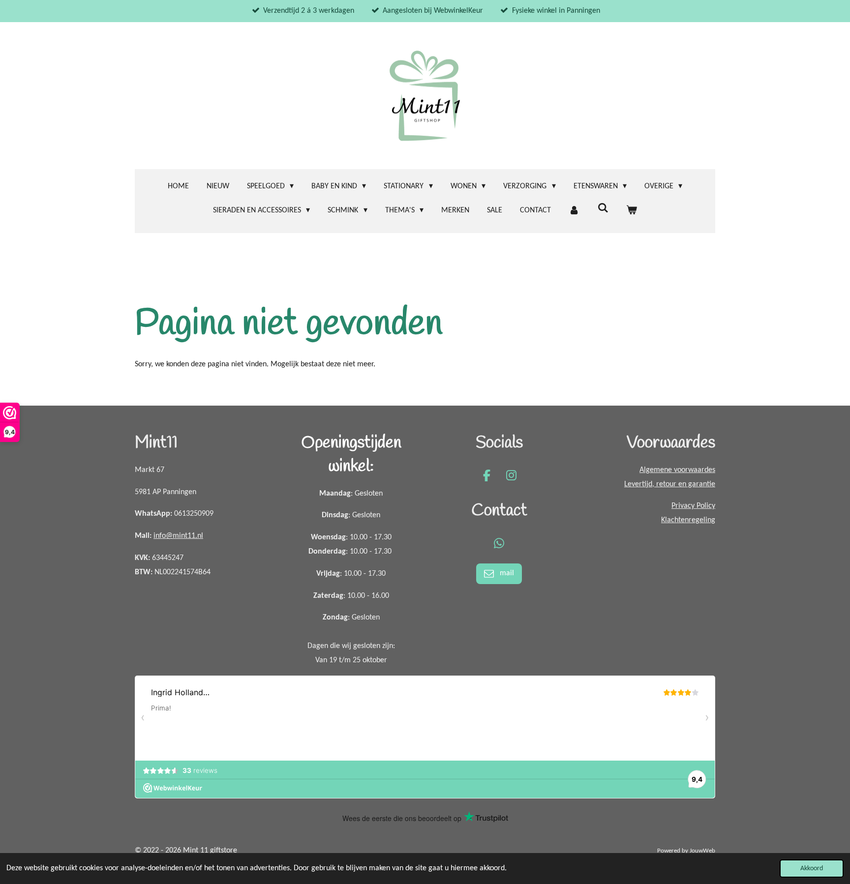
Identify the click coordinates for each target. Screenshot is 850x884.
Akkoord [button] (811, 868)
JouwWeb (702, 851)
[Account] (574, 210)
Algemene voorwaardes (677, 470)
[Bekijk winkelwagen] (631, 210)
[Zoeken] (602, 208)
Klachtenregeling (688, 520)
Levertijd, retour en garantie (669, 484)
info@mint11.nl (178, 536)
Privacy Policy (693, 506)
